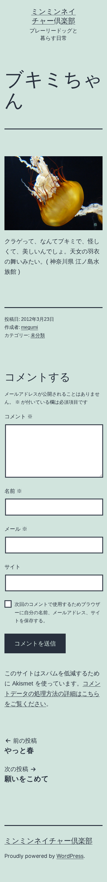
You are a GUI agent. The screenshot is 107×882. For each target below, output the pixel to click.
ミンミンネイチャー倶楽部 (48, 840)
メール (15, 529)
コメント (18, 417)
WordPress (70, 856)
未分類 (38, 335)
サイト (12, 567)
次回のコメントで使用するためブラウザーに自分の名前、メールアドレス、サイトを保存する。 (57, 612)
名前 (13, 491)
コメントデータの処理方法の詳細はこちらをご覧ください (52, 693)
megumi (29, 327)
